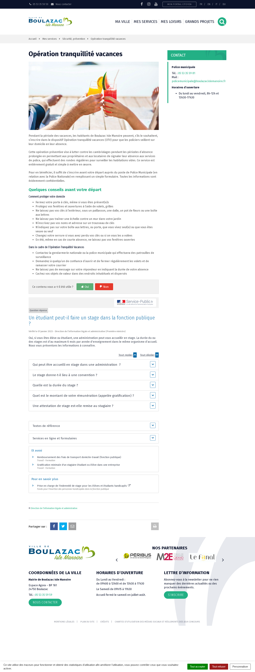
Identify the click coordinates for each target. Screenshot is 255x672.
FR (201, 4)
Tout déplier (147, 355)
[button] (93, 365)
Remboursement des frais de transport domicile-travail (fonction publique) (79, 457)
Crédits (104, 621)
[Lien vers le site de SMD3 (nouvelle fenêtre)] (205, 559)
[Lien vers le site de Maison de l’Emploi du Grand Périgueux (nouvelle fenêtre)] (140, 556)
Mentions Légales (64, 621)
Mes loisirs (171, 21)
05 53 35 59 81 (186, 73)
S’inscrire (176, 595)
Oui (87, 286)
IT (216, 4)
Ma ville (122, 21)
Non (106, 286)
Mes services (145, 21)
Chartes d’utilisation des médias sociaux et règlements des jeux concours (157, 621)
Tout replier (125, 355)
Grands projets (199, 21)
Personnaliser (240, 666)
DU (224, 4)
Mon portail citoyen (179, 4)
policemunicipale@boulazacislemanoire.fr (199, 81)
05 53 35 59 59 (43, 594)
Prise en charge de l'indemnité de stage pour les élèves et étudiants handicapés (82, 485)
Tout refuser (219, 666)
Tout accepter (197, 666)
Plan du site (87, 621)
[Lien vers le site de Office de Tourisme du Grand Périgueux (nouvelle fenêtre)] (172, 557)
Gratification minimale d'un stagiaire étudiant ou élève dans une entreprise (78, 464)
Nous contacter (63, 4)
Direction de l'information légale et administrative (54, 508)
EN (209, 4)
